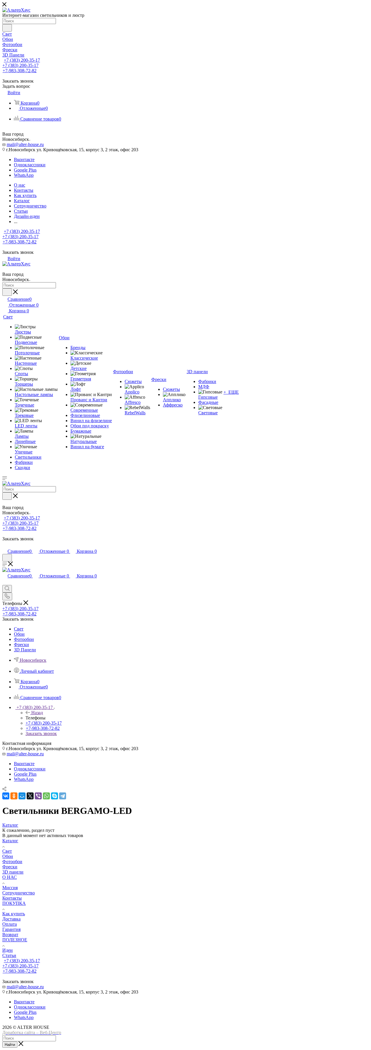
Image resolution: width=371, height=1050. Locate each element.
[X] (30, 795)
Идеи (7, 950)
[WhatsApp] (46, 795)
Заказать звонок (41, 733)
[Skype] (54, 795)
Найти (10, 1044)
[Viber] (38, 795)
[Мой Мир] (22, 795)
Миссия (10, 887)
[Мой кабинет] (5, 545)
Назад (37, 712)
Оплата (9, 924)
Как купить (13, 913)
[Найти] (7, 28)
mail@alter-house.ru (25, 144)
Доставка (11, 918)
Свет (7, 851)
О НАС (9, 877)
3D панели (12, 871)
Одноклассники (30, 164)
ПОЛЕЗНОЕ (14, 939)
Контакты (12, 898)
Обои (7, 856)
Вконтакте (24, 159)
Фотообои (12, 861)
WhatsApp (24, 175)
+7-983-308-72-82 (20, 70)
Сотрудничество (18, 892)
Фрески (9, 866)
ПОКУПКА (14, 903)
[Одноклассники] (13, 795)
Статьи (9, 955)
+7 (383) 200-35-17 (22, 60)
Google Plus (25, 169)
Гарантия (11, 929)
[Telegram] (62, 795)
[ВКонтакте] (5, 795)
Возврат (10, 934)
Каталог (10, 840)
